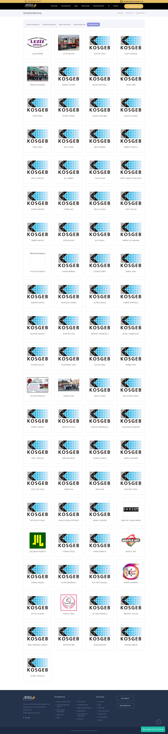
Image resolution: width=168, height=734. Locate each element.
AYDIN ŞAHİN (68, 240)
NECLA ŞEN (37, 147)
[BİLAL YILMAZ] (100, 198)
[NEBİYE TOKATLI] (131, 136)
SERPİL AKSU (131, 271)
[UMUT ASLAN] (131, 198)
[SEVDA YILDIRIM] (131, 105)
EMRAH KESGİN (37, 582)
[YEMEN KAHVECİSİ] (37, 74)
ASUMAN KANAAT (37, 334)
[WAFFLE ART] (131, 540)
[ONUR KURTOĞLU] (100, 74)
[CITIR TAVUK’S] (68, 42)
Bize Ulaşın (80, 719)
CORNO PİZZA (69, 551)
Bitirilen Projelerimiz (33, 24)
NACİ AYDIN (69, 147)
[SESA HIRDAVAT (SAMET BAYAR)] (37, 634)
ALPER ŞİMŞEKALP (68, 582)
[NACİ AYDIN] (68, 136)
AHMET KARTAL (37, 427)
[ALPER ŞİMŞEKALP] (68, 571)
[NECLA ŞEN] (37, 136)
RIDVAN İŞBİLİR (131, 645)
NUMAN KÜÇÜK (37, 365)
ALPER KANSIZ (100, 302)
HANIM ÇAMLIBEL (100, 116)
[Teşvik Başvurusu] (131, 705)
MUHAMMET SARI (69, 365)
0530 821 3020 (27, 710)
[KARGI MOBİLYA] (100, 540)
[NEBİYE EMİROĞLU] (131, 291)
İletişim (115, 6)
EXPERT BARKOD (131, 582)
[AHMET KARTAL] (37, 416)
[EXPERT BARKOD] (131, 571)
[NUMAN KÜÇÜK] (37, 354)
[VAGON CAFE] (68, 385)
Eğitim (58, 718)
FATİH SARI (130, 85)
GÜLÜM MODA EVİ (37, 396)
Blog (76, 6)
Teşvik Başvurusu (134, 6)
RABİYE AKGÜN (37, 240)
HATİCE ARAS (99, 365)
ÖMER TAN (68, 489)
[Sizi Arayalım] (131, 698)
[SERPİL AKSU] (131, 260)
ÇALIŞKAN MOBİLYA (37, 551)
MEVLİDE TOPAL (131, 489)
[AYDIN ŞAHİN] (68, 229)
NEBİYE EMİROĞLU (131, 302)
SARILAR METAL (68, 458)
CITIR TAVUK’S (69, 54)
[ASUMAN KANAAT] (37, 323)
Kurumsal (54, 6)
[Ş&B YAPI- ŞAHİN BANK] (131, 509)
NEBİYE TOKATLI (131, 147)
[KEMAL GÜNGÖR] (131, 447)
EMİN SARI (100, 489)
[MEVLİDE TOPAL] (131, 478)
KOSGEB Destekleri (82, 705)
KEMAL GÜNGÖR (131, 458)
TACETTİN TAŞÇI (37, 489)
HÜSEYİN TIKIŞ (69, 334)
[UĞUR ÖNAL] (37, 105)
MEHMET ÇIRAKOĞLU (100, 334)
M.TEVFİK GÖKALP (37, 271)
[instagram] (28, 717)
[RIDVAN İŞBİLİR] (131, 634)
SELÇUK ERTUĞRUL (131, 396)
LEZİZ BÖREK (37, 54)
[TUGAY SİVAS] (100, 167)
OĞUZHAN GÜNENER (131, 427)
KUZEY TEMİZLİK (38, 676)
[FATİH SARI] (131, 74)
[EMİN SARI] (100, 478)
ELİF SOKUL (100, 240)
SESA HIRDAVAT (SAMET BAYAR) (37, 646)
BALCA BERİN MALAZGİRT (99, 148)
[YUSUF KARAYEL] (131, 42)
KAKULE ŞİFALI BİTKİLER (69, 520)
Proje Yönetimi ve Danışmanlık (82, 715)
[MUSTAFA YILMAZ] (37, 509)
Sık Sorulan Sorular (103, 711)
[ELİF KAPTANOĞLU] (100, 571)
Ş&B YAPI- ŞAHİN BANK (131, 520)
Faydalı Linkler (102, 714)
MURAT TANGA (69, 116)
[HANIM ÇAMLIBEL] (100, 105)
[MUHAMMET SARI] (68, 354)
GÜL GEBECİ (69, 178)
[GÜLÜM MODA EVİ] (37, 385)
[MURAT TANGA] (68, 105)
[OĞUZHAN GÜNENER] (131, 416)
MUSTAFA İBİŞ (68, 645)
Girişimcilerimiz (140, 13)
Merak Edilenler (98, 6)
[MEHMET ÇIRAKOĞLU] (100, 323)
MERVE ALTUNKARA (131, 240)
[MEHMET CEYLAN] (131, 602)
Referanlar (101, 708)
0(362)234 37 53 (34, 1)
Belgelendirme (81, 711)
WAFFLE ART (131, 551)
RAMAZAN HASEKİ (68, 302)
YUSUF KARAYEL (131, 54)
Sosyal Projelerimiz (80, 24)
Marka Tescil (60, 715)
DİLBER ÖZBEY (100, 271)
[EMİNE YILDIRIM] (68, 74)
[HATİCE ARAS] (100, 354)
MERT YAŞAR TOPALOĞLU (131, 178)
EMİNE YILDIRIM (68, 85)
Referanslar (86, 6)
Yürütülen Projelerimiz (49, 24)
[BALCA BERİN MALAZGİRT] (100, 136)
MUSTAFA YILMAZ (37, 520)
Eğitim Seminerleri (65, 24)
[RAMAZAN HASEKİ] (68, 291)
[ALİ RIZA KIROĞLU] (100, 602)
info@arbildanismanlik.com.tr (31, 713)
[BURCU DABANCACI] (131, 323)
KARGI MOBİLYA (99, 551)
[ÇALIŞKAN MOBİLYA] (37, 540)
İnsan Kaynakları (103, 717)
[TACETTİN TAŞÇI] (37, 478)
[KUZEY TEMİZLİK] (37, 665)
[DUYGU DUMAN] (37, 602)
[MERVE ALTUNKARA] (131, 229)
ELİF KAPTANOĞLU (100, 582)
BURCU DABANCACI (131, 334)
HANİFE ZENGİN (37, 209)
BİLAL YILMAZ (100, 209)
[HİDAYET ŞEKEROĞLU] (100, 416)
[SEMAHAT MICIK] (68, 416)
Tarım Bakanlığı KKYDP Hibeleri (63, 706)
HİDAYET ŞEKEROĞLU (100, 427)
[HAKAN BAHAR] (100, 634)
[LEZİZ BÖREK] (37, 42)
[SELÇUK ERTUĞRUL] (131, 385)
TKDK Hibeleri (81, 702)
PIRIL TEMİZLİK (37, 458)
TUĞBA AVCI (69, 209)
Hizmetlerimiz (66, 6)
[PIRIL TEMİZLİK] (37, 447)
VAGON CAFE (68, 396)
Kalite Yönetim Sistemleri (84, 708)
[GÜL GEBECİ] (68, 167)
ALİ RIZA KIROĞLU (99, 614)
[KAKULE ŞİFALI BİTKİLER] (68, 509)
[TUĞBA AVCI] (68, 198)
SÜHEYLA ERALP (100, 458)
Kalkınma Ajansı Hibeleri (63, 702)
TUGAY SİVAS (99, 178)
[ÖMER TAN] (68, 478)
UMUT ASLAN (130, 209)
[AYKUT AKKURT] (37, 167)
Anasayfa (120, 13)
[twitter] (26, 717)
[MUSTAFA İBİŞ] (68, 634)
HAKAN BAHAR (100, 645)
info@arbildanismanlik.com (133, 1)
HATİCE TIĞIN (99, 54)
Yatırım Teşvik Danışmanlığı (61, 711)
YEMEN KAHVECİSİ (37, 85)
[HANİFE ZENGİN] (37, 198)
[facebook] (23, 717)
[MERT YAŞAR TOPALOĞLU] (131, 167)
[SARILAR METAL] (68, 447)
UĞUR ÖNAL (37, 116)
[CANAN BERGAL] (68, 260)
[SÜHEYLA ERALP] (100, 447)
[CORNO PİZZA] (68, 540)
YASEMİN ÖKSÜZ (37, 302)
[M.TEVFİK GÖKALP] (37, 260)
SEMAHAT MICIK (68, 427)
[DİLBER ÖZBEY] (100, 260)
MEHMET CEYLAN (131, 614)
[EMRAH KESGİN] (37, 571)
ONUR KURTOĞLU (99, 85)
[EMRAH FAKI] (131, 354)
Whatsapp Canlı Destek (153, 729)
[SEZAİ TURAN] (100, 385)
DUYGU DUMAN (37, 614)
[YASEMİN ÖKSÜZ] (37, 291)
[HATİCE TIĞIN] (100, 42)
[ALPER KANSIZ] (100, 291)
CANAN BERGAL (68, 271)
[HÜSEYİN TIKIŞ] (68, 323)
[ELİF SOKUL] (100, 229)
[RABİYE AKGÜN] (37, 229)
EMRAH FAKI (131, 365)
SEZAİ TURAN (99, 396)
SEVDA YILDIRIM (131, 116)
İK (108, 6)
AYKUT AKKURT (37, 178)
